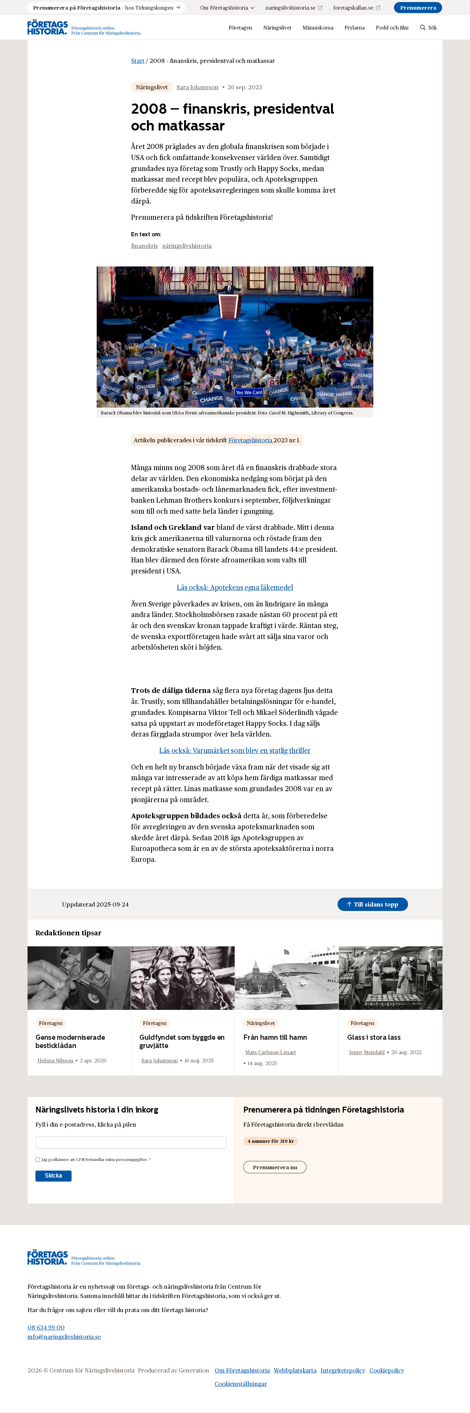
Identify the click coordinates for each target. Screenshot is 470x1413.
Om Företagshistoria (224, 7)
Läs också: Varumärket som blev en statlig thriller (235, 750)
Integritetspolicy (343, 1370)
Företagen (240, 27)
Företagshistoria (251, 440)
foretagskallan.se (353, 7)
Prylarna (354, 27)
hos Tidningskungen (103, 7)
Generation (194, 1370)
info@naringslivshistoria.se (64, 1336)
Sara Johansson (197, 87)
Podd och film (392, 27)
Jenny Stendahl (367, 1052)
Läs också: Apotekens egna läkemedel (235, 587)
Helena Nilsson (55, 1060)
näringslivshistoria (187, 245)
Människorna (317, 27)
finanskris (144, 245)
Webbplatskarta (295, 1370)
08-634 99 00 (46, 1327)
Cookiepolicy (387, 1370)
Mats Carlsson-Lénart (270, 1052)
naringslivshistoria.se (291, 7)
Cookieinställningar (241, 1383)
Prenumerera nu (275, 1167)
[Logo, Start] (84, 27)
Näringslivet (277, 27)
